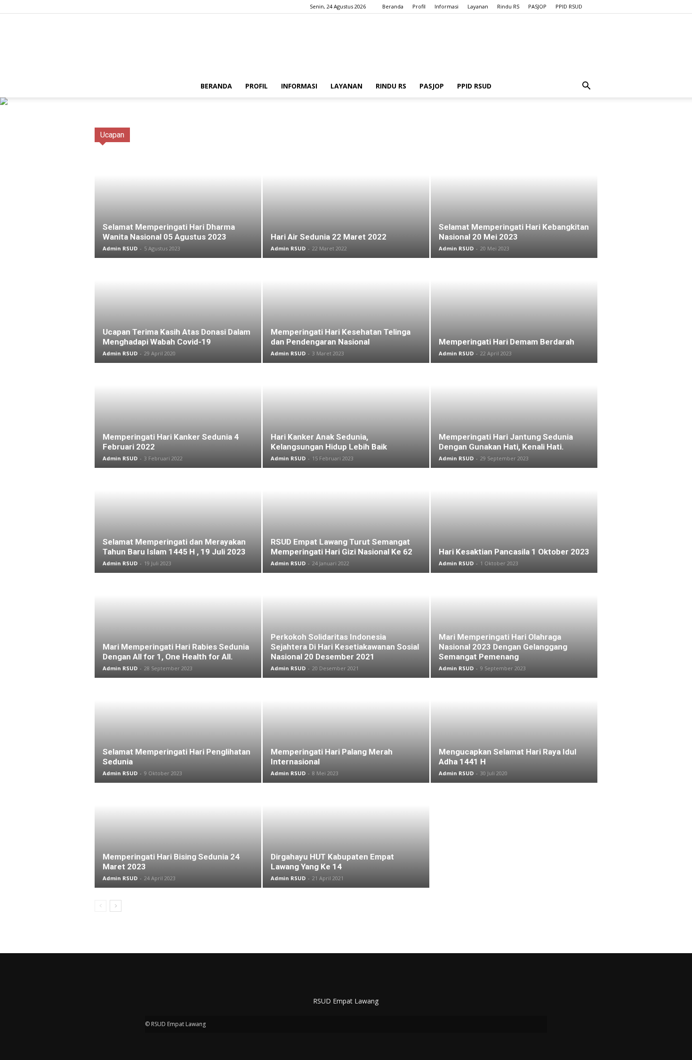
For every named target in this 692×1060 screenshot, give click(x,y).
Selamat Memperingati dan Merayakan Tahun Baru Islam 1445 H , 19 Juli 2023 (174, 546)
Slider (515, 134)
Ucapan (545, 134)
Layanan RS (481, 134)
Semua (315, 134)
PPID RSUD (568, 6)
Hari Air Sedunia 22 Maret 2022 (328, 236)
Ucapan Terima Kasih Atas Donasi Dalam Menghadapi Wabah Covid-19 (176, 336)
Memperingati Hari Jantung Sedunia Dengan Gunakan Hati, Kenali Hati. (506, 441)
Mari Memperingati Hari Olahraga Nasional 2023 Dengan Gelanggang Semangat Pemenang (503, 646)
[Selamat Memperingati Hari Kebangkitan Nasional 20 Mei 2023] (514, 206)
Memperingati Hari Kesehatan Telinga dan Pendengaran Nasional (340, 336)
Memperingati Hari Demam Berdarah (506, 341)
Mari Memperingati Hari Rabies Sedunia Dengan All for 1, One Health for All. (176, 651)
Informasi (447, 6)
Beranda (392, 6)
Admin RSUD (120, 248)
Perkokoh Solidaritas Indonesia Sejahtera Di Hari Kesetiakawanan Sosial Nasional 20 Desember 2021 (345, 646)
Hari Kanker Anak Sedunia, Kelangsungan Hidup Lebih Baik (329, 441)
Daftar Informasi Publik (368, 134)
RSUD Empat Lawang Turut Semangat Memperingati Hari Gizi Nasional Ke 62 (341, 546)
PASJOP (537, 6)
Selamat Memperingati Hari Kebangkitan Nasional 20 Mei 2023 (514, 231)
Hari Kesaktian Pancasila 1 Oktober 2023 (514, 551)
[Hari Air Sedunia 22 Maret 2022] (346, 206)
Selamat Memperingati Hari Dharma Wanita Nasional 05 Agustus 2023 (169, 231)
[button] (586, 86)
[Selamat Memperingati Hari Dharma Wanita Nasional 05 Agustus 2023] (178, 206)
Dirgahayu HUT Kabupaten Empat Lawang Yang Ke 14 (332, 861)
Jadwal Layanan (432, 134)
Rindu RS (508, 6)
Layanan (477, 6)
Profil (419, 6)
